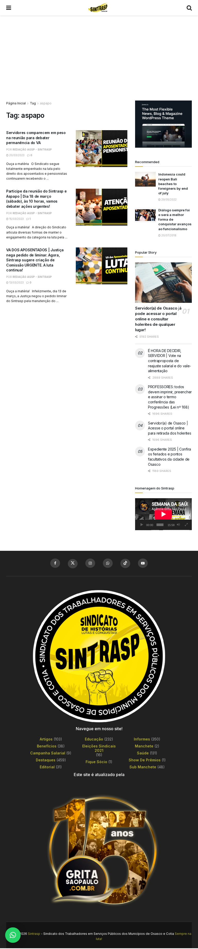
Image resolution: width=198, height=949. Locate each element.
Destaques (45, 760)
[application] (163, 514)
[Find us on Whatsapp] (108, 563)
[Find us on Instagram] (90, 563)
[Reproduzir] (141, 524)
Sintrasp (34, 934)
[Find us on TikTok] (125, 563)
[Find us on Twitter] (73, 563)
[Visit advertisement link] (163, 124)
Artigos (46, 739)
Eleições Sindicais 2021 (99, 748)
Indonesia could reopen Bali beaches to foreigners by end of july (173, 183)
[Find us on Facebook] (55, 563)
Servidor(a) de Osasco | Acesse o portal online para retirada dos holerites (169, 428)
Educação (94, 739)
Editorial (47, 767)
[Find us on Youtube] (143, 563)
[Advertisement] (99, 54)
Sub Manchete (142, 767)
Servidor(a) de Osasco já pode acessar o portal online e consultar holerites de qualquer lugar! (158, 319)
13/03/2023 (16, 282)
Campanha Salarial (47, 753)
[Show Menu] (8, 7)
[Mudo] (178, 524)
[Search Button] (189, 7)
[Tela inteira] (186, 524)
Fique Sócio (96, 762)
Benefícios (46, 746)
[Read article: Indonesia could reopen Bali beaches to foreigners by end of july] (145, 179)
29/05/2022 (169, 199)
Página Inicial (16, 103)
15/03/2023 (16, 218)
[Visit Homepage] (98, 8)
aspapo (46, 103)
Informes (142, 739)
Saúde (143, 753)
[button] (13, 935)
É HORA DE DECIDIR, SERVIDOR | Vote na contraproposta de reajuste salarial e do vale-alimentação (169, 360)
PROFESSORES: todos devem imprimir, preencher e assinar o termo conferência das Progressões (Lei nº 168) (170, 397)
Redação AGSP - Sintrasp (32, 149)
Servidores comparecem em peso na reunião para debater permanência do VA (36, 137)
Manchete (144, 746)
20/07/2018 (168, 235)
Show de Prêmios (145, 760)
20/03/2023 (16, 155)
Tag (33, 103)
